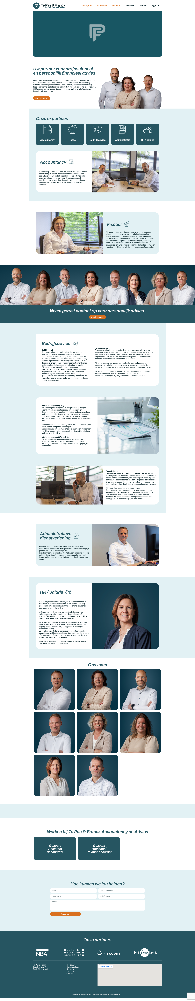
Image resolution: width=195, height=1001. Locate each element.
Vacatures (129, 6)
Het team (116, 6)
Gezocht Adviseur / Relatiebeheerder (99, 849)
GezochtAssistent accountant (55, 849)
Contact (142, 6)
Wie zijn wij (87, 6)
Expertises (102, 6)
